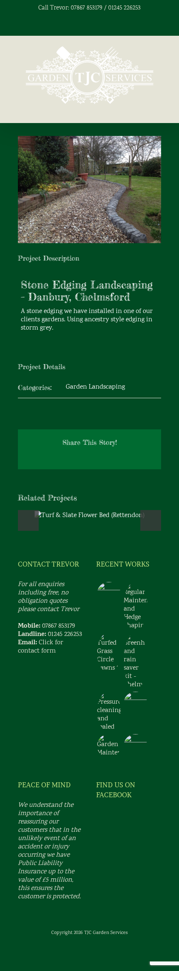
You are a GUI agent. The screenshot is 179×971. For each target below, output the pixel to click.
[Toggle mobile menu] (157, 110)
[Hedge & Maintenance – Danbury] (135, 606)
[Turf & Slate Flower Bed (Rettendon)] (108, 594)
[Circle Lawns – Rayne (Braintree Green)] (108, 652)
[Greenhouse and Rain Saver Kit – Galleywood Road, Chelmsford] (135, 660)
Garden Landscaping (95, 387)
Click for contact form (40, 647)
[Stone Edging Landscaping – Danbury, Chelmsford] (135, 703)
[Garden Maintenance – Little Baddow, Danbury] (108, 746)
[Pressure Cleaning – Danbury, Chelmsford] (108, 711)
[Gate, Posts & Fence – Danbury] (135, 746)
